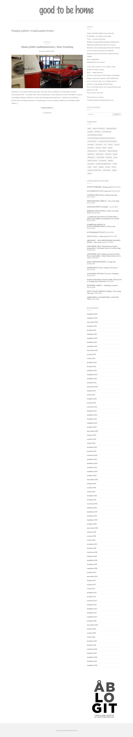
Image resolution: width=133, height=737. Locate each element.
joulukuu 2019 (91, 475)
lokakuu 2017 (91, 580)
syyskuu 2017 (91, 584)
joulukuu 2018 (91, 524)
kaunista (91, 147)
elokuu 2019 (91, 492)
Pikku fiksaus (92, 160)
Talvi (95, 167)
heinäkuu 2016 (92, 641)
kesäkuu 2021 (91, 403)
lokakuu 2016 (91, 629)
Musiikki (108, 154)
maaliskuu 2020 (92, 463)
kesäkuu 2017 (91, 597)
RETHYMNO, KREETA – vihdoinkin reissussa (102, 285)
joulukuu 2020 (92, 427)
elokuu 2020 (91, 443)
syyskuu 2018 (91, 536)
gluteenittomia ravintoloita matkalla (101, 138)
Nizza (115, 154)
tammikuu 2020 (92, 471)
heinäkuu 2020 (92, 447)
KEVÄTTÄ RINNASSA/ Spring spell (99, 187)
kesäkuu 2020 (91, 451)
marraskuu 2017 (92, 576)
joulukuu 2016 (91, 621)
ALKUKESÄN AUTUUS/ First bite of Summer (103, 274)
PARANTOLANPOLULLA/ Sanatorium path (102, 195)
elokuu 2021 (91, 395)
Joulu (110, 144)
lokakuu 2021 (91, 391)
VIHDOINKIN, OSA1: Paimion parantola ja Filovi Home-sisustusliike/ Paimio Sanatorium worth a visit (104, 256)
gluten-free (92, 141)
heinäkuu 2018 (92, 544)
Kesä (104, 147)
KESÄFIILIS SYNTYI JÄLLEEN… (98, 207)
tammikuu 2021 (92, 423)
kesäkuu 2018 (91, 548)
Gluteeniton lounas (95, 135)
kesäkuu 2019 (91, 500)
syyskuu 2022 (91, 354)
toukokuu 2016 (92, 649)
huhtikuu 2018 (92, 556)
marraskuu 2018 (92, 528)
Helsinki (91, 144)
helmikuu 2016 (92, 661)
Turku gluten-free (94, 170)
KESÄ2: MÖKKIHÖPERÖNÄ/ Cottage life (101, 262)
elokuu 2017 (91, 588)
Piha (115, 157)
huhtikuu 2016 (92, 653)
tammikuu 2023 (92, 346)
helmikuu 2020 (92, 467)
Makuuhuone (112, 151)
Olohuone (100, 157)
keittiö (98, 147)
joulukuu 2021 (91, 383)
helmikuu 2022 (92, 379)
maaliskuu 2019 (92, 512)
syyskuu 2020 (91, 439)
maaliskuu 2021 (92, 415)
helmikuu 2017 (92, 613)
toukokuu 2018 (92, 552)
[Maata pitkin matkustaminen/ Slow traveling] (47, 71)
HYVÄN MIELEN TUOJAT (96, 232)
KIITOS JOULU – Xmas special (97, 236)
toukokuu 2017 (92, 601)
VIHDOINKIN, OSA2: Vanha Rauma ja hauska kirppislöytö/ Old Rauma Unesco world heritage (104, 247)
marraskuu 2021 (92, 387)
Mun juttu (99, 154)
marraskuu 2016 (92, 625)
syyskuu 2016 (91, 633)
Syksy (115, 164)
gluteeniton (106, 131)
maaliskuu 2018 (92, 560)
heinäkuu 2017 (92, 593)
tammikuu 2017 (92, 617)
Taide (89, 167)
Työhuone (106, 170)
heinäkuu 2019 (92, 496)
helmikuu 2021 (92, 419)
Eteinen (97, 131)
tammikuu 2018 (92, 568)
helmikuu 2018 (92, 564)
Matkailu (91, 154)
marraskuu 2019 (92, 479)
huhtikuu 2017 (92, 605)
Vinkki (114, 170)
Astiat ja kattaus (99, 128)
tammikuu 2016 (92, 665)
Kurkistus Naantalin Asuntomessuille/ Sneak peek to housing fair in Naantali (104, 280)
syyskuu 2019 (91, 488)
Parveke (109, 157)
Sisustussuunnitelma (103, 164)
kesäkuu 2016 (91, 645)
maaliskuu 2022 (92, 374)
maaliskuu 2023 (92, 338)
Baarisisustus (111, 128)
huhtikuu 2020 (92, 459)
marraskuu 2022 (92, 350)
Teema (107, 167)
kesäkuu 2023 (91, 330)
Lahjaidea (102, 151)
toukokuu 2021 (92, 407)
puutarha (102, 160)
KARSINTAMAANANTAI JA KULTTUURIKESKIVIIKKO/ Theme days (101, 225)
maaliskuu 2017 (92, 609)
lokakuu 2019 (91, 484)
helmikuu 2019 (92, 516)
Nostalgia (91, 157)
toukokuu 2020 (92, 455)
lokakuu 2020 (91, 435)
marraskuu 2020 (92, 431)
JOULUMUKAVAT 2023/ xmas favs (99, 191)
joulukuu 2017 (91, 572)
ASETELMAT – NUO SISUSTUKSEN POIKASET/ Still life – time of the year (104, 241)
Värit (89, 173)
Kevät (110, 147)
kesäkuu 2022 (91, 366)
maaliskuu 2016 (92, 657)
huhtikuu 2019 (92, 508)
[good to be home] (66, 10)
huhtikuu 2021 (92, 411)
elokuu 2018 (91, 540)
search (116, 114)
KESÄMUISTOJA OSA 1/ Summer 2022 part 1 (102, 268)
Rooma (110, 160)
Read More (47, 108)
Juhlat (117, 144)
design (90, 131)
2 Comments (47, 113)
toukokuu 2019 (92, 504)
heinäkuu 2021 (92, 399)
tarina (101, 167)
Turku (114, 167)
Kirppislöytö (92, 151)
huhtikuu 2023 (92, 334)
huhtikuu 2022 (92, 370)
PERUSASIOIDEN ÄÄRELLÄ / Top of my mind (103, 201)
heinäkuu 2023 (92, 326)
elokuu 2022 (91, 358)
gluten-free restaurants (107, 141)
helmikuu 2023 (92, 342)
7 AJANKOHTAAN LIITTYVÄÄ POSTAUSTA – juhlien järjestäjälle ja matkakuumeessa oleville (103, 218)
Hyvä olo (99, 144)
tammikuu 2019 (92, 520)
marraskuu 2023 (92, 322)
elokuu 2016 (91, 637)
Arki (89, 128)
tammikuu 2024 (92, 318)
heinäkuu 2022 (92, 362)
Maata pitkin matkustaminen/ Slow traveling (47, 46)
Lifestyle (47, 42)
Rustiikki (91, 164)
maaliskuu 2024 (92, 314)
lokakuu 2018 (91, 532)
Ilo (105, 144)
